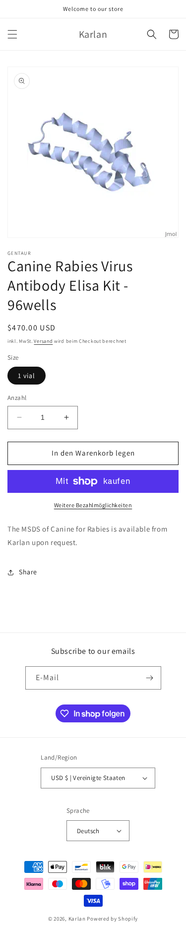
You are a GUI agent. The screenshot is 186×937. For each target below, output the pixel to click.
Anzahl (16, 397)
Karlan (77, 918)
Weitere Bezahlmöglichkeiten (93, 505)
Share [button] (28, 571)
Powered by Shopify (112, 918)
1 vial (26, 375)
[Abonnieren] (150, 678)
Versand (43, 341)
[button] (12, 34)
